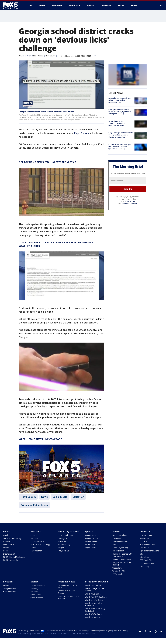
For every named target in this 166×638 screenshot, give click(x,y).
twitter (150, 631)
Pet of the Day (64, 544)
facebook (145, 631)
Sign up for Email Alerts (149, 551)
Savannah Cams (37, 541)
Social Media (60, 496)
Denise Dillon (26, 56)
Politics (6, 547)
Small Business (36, 597)
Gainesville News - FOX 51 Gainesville (69, 597)
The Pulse (116, 538)
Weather (35, 531)
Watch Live (117, 568)
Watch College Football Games (95, 589)
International (8, 544)
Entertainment (9, 554)
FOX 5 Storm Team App (40, 544)
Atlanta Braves (91, 535)
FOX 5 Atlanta (38, 56)
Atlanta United (91, 544)
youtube (140, 631)
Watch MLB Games (93, 594)
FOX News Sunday (11, 560)
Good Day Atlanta (68, 531)
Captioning (144, 566)
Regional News (66, 581)
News (44, 496)
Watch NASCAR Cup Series (96, 597)
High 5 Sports (90, 547)
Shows (116, 531)
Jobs (141, 554)
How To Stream (146, 535)
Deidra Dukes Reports (121, 559)
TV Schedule (117, 574)
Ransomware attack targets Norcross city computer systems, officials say (119, 146)
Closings (33, 535)
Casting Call (62, 538)
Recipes (61, 547)
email (161, 631)
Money (34, 581)
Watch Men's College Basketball (94, 604)
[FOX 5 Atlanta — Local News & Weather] (11, 5)
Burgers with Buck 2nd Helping (121, 563)
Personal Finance (37, 585)
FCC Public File (146, 560)
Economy (34, 588)
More (134, 5)
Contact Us (144, 547)
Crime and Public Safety (34, 505)
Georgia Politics (9, 588)
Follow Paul (62, 541)
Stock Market (36, 594)
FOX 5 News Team (147, 544)
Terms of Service (129, 203)
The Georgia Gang (120, 547)
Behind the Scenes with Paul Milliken (122, 555)
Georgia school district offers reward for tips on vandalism (46, 111)
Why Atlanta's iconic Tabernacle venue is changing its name (116, 123)
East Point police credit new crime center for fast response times (119, 100)
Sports (89, 531)
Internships (144, 557)
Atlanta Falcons (91, 538)
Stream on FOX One (96, 581)
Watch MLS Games (93, 617)
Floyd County (50, 56)
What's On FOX (118, 571)
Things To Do (63, 551)
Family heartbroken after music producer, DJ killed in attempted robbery (119, 111)
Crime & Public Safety (12, 538)
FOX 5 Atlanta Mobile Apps (14, 557)
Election (8, 581)
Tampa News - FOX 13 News (67, 586)
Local (5, 535)
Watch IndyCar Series (94, 600)
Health (6, 551)
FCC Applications (147, 563)
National (6, 541)
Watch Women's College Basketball (95, 609)
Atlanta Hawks (91, 541)
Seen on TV (144, 538)
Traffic (33, 547)
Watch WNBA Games (94, 614)
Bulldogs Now (118, 551)
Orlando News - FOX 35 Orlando (68, 591)
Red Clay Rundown (120, 541)
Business (34, 591)
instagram (156, 631)
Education (78, 496)
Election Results (9, 591)
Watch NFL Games (93, 585)
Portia (114, 544)
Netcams (34, 538)
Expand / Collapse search (161, 6)
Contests (143, 541)
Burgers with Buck (65, 535)
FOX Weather (36, 551)
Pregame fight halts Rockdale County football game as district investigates (120, 135)
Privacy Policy (131, 201)
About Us (145, 531)
